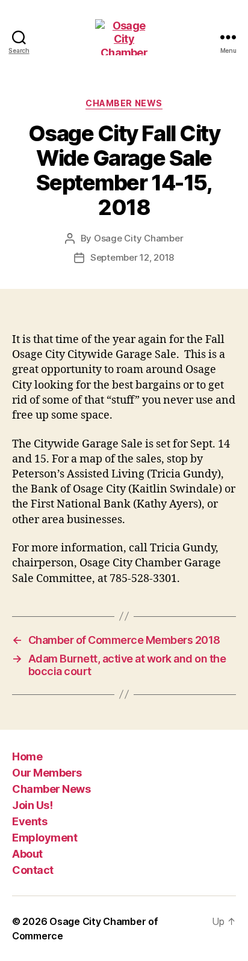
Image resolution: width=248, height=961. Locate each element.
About (27, 853)
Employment (44, 837)
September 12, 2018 (132, 257)
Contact (33, 870)
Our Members (47, 772)
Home (27, 756)
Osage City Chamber (138, 238)
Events (29, 821)
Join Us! (32, 805)
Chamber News (123, 103)
